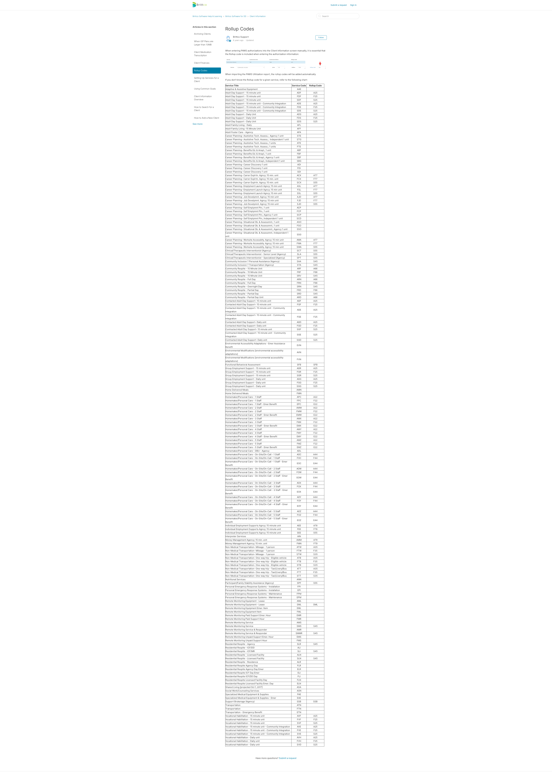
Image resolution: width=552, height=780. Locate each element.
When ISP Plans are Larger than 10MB (203, 43)
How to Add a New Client (206, 117)
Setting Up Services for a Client (206, 80)
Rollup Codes (200, 70)
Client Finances (201, 62)
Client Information (258, 16)
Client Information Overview (203, 98)
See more (198, 124)
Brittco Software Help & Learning (207, 16)
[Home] (200, 6)
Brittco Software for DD (235, 16)
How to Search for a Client (204, 109)
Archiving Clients (202, 33)
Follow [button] (321, 37)
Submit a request (339, 5)
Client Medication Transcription (202, 54)
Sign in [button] (353, 5)
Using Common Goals (205, 88)
